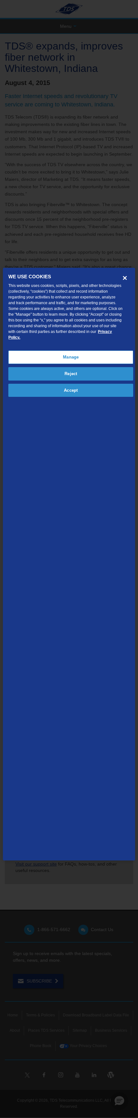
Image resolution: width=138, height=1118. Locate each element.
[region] (69, 564)
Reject (71, 373)
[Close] (125, 278)
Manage (71, 357)
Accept (71, 390)
